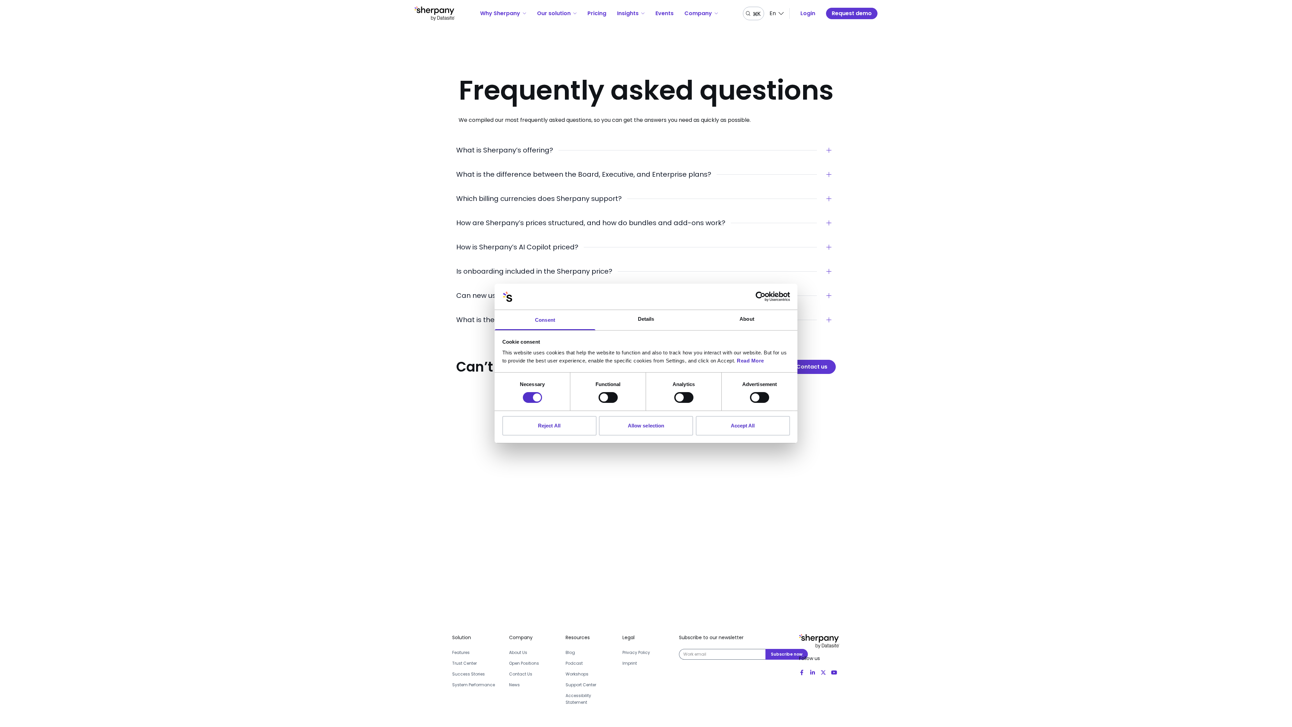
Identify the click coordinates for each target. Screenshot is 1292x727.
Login (807, 13)
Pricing (596, 13)
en (772, 13)
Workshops (577, 674)
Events (664, 13)
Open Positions (524, 663)
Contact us (811, 367)
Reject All (549, 425)
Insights (628, 13)
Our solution (554, 13)
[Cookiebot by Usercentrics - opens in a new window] (760, 296)
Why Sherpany (500, 13)
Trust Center (464, 663)
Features (461, 652)
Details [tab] (646, 319)
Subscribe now (786, 654)
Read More (750, 361)
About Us (518, 652)
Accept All (743, 425)
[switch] (608, 397)
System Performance (473, 685)
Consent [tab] (545, 320)
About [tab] (747, 319)
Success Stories (468, 674)
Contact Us (520, 674)
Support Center (581, 685)
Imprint (629, 663)
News (514, 685)
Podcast (574, 663)
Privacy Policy (636, 652)
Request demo (852, 13)
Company (698, 13)
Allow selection (646, 425)
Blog (570, 652)
